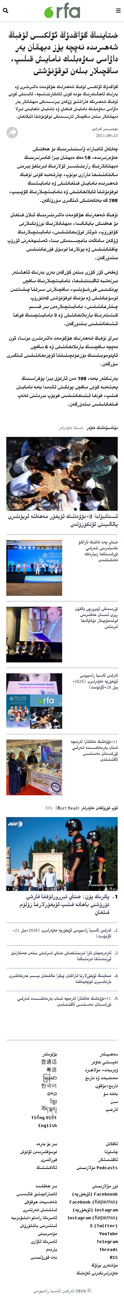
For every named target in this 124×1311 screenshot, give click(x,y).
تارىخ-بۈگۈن (106, 1086)
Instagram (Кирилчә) (92, 1218)
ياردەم (51, 1250)
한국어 (49, 1086)
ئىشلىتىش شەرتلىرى (40, 1210)
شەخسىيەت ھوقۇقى (40, 1202)
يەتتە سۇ (110, 1094)
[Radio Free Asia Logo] (62, 10)
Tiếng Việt (44, 1118)
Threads (108, 1250)
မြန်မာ (50, 1078)
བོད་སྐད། (49, 1110)
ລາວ (52, 1094)
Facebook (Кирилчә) (93, 1202)
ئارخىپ (111, 1110)
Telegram (107, 1242)
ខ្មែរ (53, 1102)
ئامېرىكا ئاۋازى (44, 1242)
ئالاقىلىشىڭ (46, 1168)
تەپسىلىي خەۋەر (104, 1062)
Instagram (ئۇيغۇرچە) (95, 1210)
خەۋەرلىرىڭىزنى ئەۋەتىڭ (97, 1273)
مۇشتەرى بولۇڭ (104, 1266)
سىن (114, 1102)
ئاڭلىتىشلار (108, 1160)
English (47, 1126)
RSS (114, 1258)
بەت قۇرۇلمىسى (43, 1258)
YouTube (108, 1234)
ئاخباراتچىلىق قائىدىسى (36, 1194)
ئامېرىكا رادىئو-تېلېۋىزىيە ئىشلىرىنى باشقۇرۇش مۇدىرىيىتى (34, 1226)
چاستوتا (111, 1152)
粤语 (51, 1070)
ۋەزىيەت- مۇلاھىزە (101, 1070)
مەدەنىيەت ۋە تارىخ (101, 1078)
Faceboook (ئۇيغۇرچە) (95, 1194)
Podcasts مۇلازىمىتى (97, 1168)
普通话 (49, 1062)
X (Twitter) (104, 1226)
